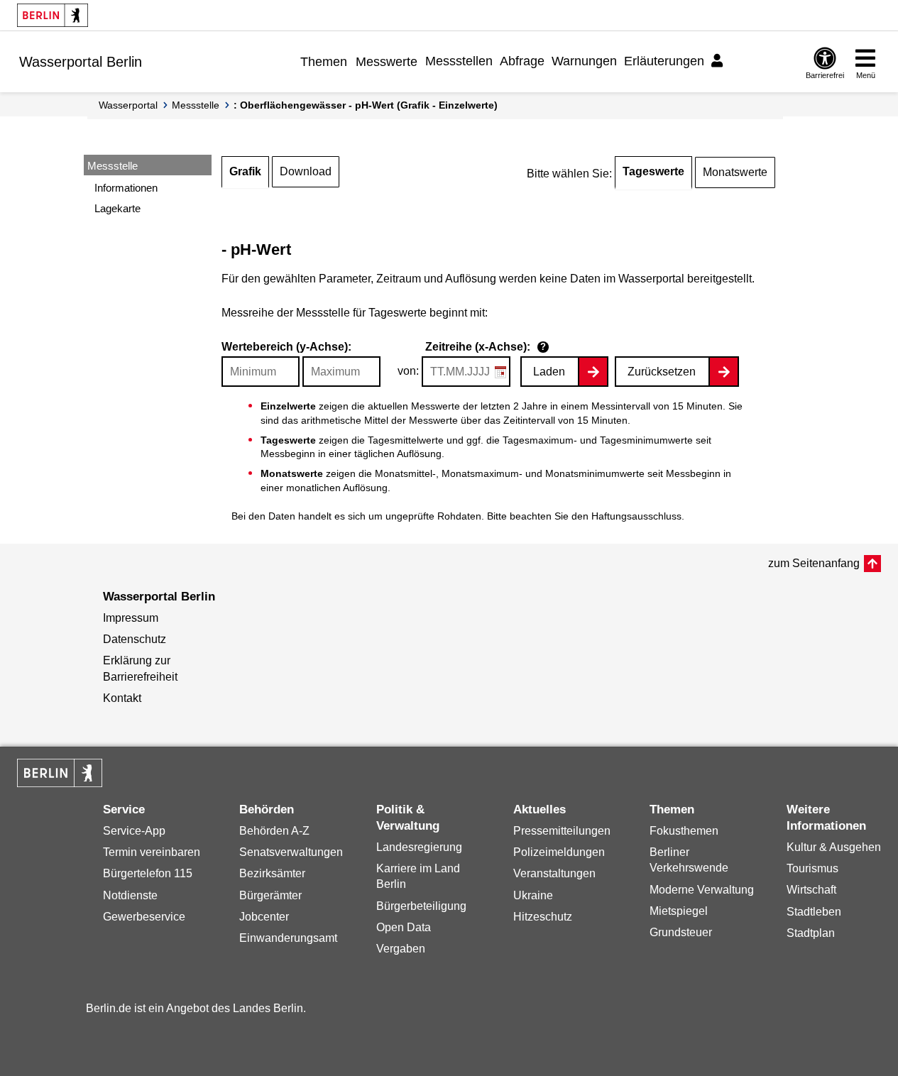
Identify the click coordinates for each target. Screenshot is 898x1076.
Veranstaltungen (554, 873)
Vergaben (400, 949)
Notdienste (130, 895)
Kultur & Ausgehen (834, 847)
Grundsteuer (681, 932)
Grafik (245, 171)
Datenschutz (134, 639)
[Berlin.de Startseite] (52, 15)
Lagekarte (117, 208)
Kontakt (122, 698)
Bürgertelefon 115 (147, 873)
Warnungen (584, 61)
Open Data (403, 927)
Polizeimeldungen (559, 852)
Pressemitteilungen (561, 831)
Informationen (126, 188)
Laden (549, 372)
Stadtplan (811, 933)
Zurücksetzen (662, 372)
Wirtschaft (811, 890)
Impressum (130, 618)
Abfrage (522, 61)
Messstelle (195, 105)
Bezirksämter (272, 873)
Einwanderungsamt (288, 938)
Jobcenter (264, 917)
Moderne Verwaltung (702, 890)
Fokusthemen (684, 831)
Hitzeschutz (542, 917)
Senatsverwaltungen (291, 852)
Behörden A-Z (274, 831)
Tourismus (812, 868)
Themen (323, 62)
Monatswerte (735, 172)
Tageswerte (653, 171)
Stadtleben (814, 912)
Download (306, 171)
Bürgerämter (270, 895)
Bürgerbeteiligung (421, 906)
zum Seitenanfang (814, 563)
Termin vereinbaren (151, 852)
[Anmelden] (719, 61)
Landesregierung (419, 847)
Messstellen (459, 61)
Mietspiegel (679, 911)
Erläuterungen (664, 61)
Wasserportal (128, 105)
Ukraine (533, 895)
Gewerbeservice (144, 917)
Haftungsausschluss (636, 516)
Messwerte (386, 62)
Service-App (134, 831)
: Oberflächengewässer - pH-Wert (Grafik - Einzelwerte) (366, 105)
